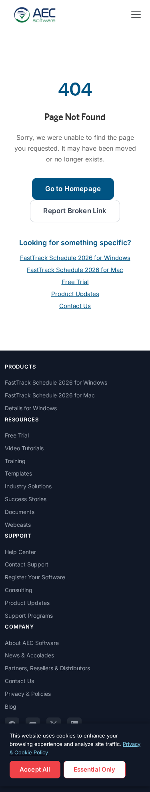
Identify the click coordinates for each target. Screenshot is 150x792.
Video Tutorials (24, 448)
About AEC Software (32, 642)
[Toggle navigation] (136, 14)
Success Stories (25, 499)
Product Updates (75, 294)
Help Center (20, 551)
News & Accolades (29, 655)
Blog (10, 706)
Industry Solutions (28, 486)
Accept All (35, 769)
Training (15, 460)
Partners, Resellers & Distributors (47, 668)
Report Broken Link (74, 211)
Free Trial (75, 282)
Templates (18, 473)
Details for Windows (31, 408)
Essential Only (95, 769)
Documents (19, 511)
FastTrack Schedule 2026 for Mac (75, 270)
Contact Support (26, 564)
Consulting (18, 589)
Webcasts (18, 524)
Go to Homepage (73, 189)
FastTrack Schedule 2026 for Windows (75, 258)
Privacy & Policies (28, 693)
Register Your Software (35, 577)
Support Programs (29, 615)
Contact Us (75, 306)
